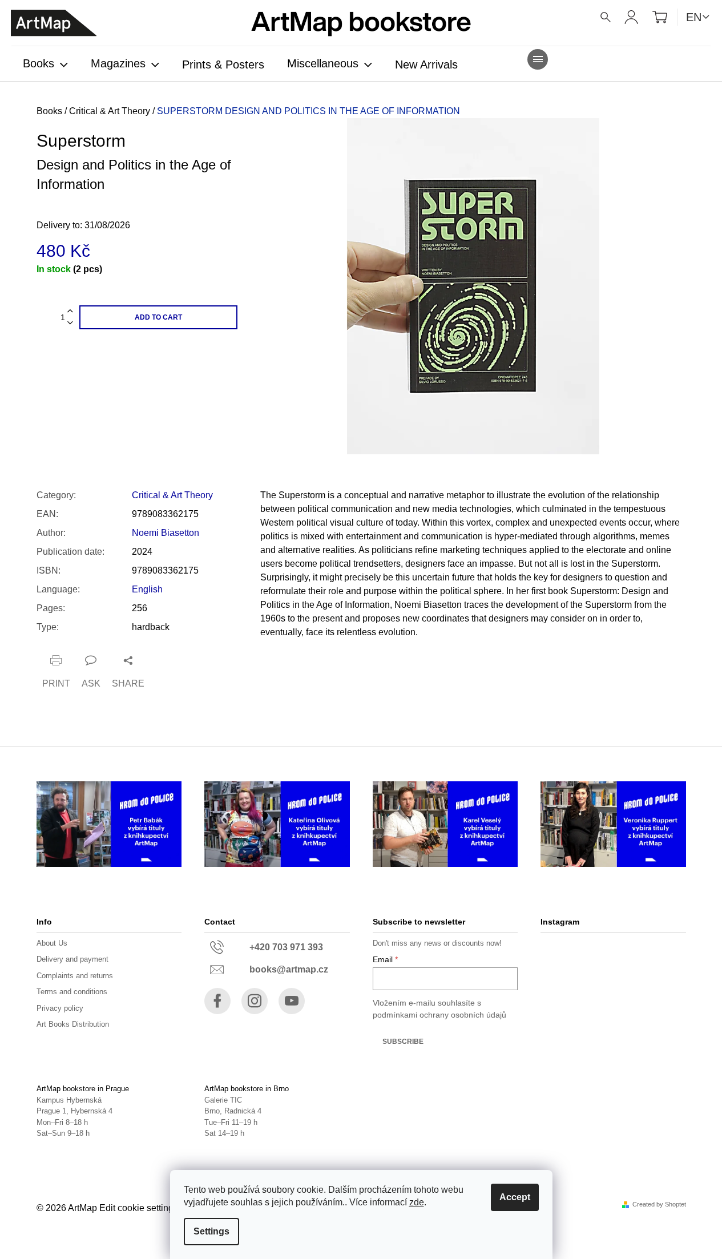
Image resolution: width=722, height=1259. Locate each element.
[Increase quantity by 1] (70, 311)
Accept (514, 1197)
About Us (52, 943)
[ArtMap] (53, 23)
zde (416, 1202)
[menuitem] (45, 64)
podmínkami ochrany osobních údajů (439, 1014)
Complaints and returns (75, 975)
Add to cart (158, 317)
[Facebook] (217, 1001)
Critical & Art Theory (172, 495)
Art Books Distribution (73, 1024)
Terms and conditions (72, 991)
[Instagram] (254, 1001)
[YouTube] (292, 1001)
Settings (211, 1231)
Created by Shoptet (659, 1204)
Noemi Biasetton (165, 533)
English (147, 589)
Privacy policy (60, 1008)
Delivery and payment (72, 959)
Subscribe (402, 1042)
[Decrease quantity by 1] (70, 323)
